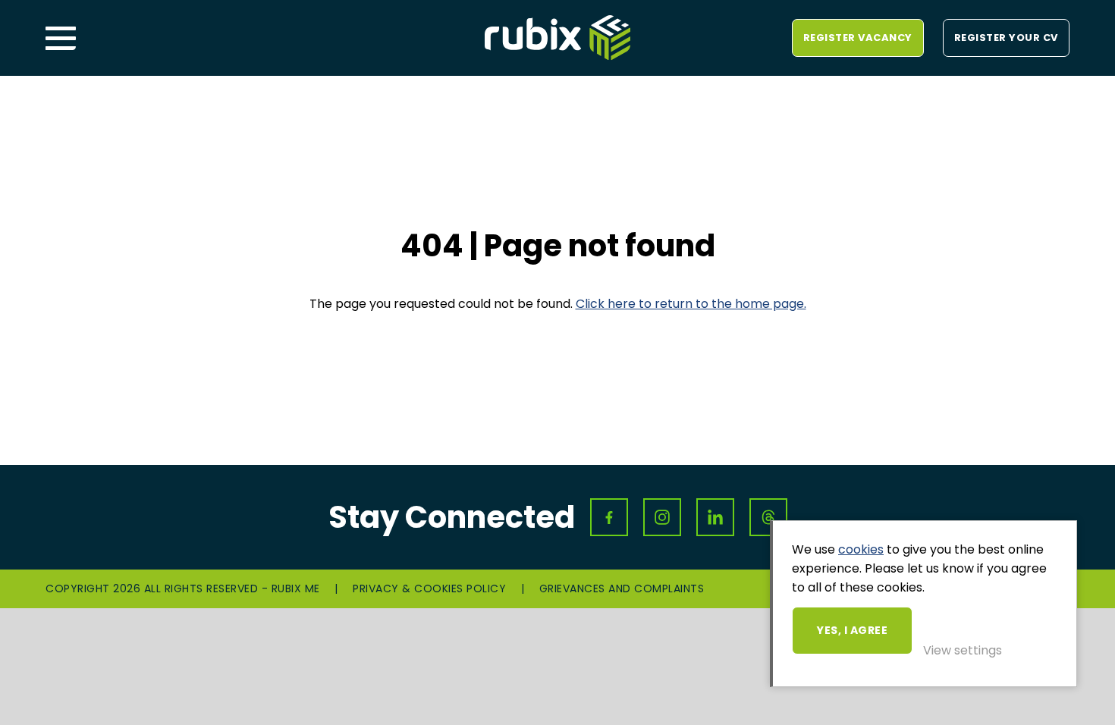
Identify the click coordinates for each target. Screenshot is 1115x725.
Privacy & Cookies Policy (429, 588)
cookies (861, 549)
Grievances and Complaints (622, 588)
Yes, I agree (852, 630)
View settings (962, 650)
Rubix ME (557, 38)
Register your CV (1006, 37)
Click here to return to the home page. (691, 303)
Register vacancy (857, 37)
